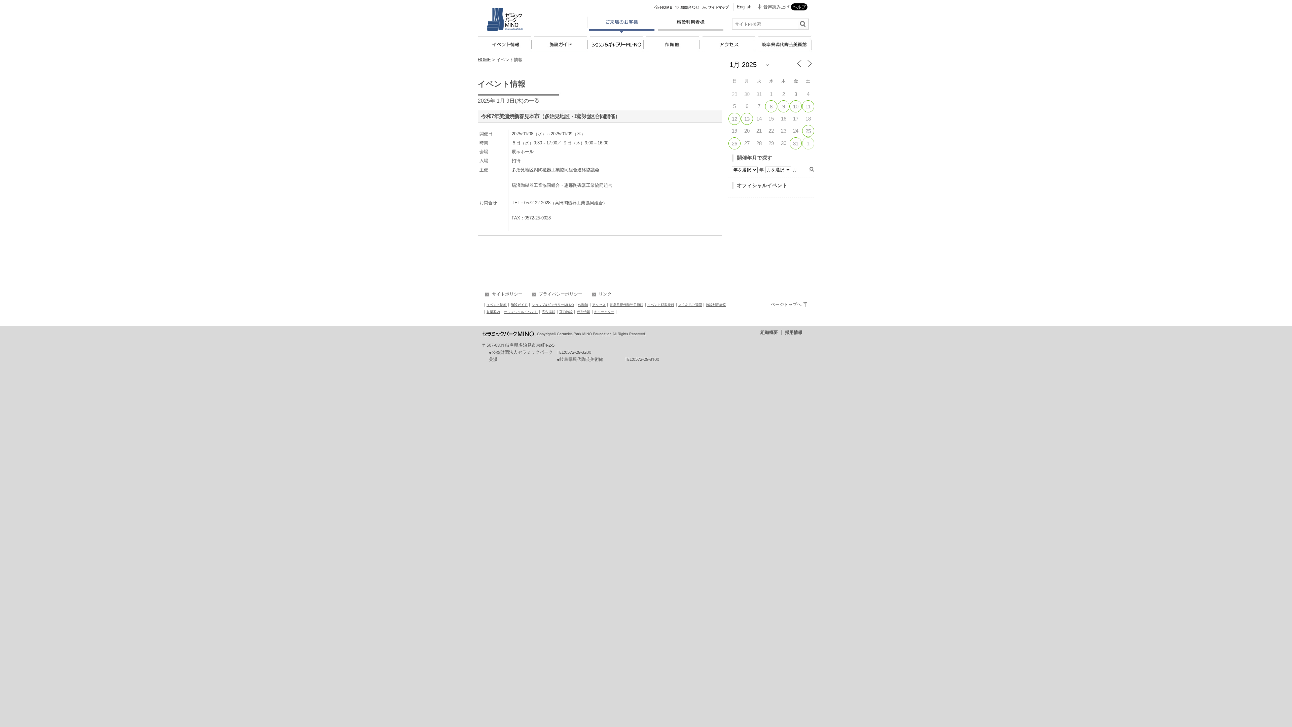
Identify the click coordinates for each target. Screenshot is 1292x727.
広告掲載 (548, 312)
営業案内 (493, 312)
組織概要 (769, 332)
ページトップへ (786, 304)
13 (747, 119)
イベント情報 (497, 305)
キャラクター (604, 312)
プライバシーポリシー (560, 294)
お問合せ (687, 7)
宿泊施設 (566, 312)
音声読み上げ (776, 6)
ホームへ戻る (663, 7)
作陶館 (583, 305)
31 (795, 143)
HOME (484, 59)
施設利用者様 (716, 305)
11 (808, 106)
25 (808, 131)
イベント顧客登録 (660, 305)
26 (734, 143)
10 (795, 106)
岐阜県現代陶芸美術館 (626, 305)
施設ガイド (519, 305)
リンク (605, 294)
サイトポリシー (507, 294)
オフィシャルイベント (762, 185)
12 (734, 119)
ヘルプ (799, 6)
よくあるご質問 (690, 305)
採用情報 (793, 332)
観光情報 (583, 312)
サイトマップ (716, 7)
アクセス (599, 305)
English (744, 6)
